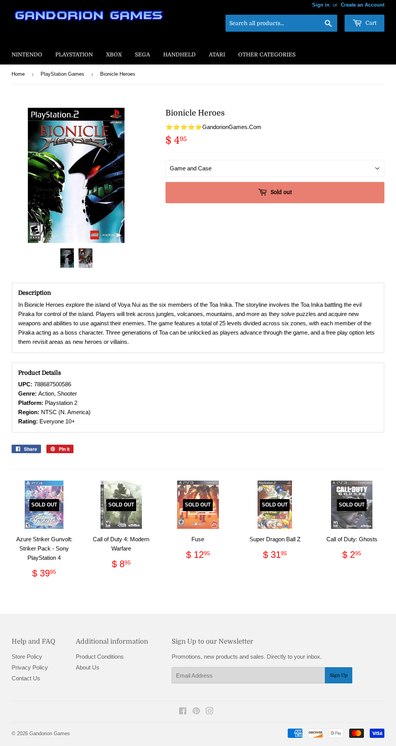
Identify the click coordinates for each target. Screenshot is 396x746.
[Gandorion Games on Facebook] (183, 712)
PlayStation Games (62, 74)
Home (18, 74)
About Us (87, 667)
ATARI (217, 54)
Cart (370, 23)
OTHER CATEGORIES (266, 54)
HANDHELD (179, 54)
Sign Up (338, 675)
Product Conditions (100, 656)
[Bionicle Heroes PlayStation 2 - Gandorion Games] (67, 258)
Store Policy (27, 656)
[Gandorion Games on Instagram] (209, 712)
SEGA (142, 54)
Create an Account (362, 5)
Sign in (320, 5)
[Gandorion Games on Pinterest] (196, 712)
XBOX (114, 54)
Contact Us (26, 678)
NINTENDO (27, 54)
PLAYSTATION (74, 54)
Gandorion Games (49, 733)
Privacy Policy (30, 667)
